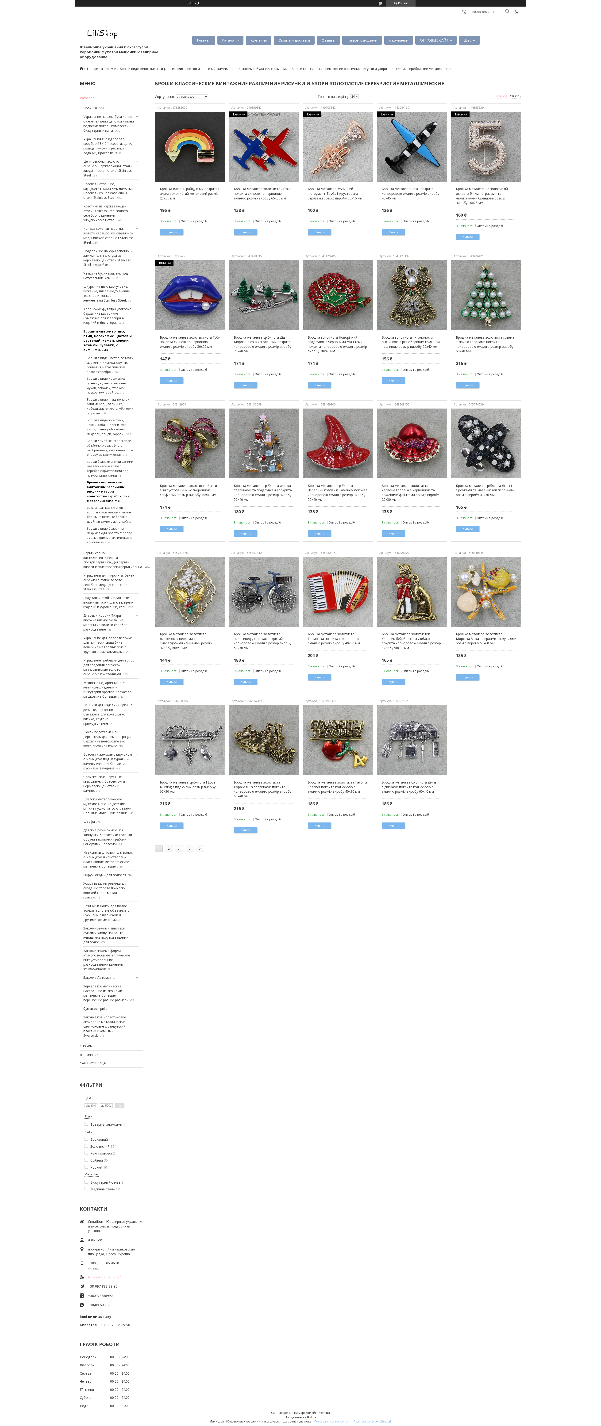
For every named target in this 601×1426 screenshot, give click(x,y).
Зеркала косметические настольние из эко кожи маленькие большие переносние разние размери (105, 993)
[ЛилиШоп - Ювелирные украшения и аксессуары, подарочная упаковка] (101, 33)
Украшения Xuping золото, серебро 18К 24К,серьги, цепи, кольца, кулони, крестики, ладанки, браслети (107, 146)
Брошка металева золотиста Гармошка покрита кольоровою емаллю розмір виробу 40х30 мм (334, 638)
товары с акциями (362, 40)
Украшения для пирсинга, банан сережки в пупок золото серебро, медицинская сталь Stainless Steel (108, 582)
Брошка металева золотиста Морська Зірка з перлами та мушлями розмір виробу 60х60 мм (486, 638)
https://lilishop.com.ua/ (104, 1277)
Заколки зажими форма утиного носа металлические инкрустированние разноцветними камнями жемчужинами (106, 959)
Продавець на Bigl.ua (300, 1417)
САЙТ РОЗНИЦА (93, 1063)
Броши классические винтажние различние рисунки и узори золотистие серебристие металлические (108, 491)
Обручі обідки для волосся (104, 875)
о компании (398, 40)
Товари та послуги (101, 68)
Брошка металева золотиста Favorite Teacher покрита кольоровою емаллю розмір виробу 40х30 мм (338, 787)
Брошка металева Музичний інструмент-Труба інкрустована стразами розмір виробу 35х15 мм (335, 193)
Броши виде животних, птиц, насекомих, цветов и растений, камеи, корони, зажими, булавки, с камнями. (204, 68)
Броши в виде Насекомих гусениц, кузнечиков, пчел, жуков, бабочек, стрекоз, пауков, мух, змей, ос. (107, 385)
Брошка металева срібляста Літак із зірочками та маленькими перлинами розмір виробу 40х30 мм (485, 490)
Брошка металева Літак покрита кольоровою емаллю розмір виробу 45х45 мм (410, 193)
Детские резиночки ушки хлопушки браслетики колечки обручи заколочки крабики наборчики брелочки (107, 837)
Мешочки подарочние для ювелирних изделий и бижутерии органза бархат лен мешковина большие (108, 690)
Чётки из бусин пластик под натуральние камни (105, 275)
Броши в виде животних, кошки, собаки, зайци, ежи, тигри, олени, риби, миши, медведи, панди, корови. (107, 427)
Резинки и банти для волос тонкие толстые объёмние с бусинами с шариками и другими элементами (106, 913)
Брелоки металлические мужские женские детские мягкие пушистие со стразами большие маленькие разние (107, 806)
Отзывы (328, 40)
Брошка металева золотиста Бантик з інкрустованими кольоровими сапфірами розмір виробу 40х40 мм (189, 490)
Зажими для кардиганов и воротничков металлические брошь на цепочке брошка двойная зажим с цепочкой (109, 514)
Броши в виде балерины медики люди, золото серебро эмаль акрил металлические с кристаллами (109, 535)
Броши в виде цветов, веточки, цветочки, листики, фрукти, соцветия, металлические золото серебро (110, 365)
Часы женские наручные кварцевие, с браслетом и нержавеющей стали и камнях (104, 784)
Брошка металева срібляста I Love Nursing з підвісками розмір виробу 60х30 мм (188, 787)
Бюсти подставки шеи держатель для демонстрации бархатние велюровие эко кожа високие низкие (107, 739)
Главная (203, 40)
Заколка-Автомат (97, 977)
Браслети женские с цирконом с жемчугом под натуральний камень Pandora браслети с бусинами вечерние (107, 761)
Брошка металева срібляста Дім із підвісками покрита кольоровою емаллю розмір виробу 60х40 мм (409, 787)
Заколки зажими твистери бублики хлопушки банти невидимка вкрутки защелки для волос (105, 935)
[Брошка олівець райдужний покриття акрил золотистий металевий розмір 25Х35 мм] (190, 146)
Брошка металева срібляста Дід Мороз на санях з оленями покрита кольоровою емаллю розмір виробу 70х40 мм (262, 344)
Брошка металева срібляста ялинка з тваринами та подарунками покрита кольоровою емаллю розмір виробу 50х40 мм (263, 492)
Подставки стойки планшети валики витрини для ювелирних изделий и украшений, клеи (108, 602)
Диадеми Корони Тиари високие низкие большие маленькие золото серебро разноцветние (105, 622)
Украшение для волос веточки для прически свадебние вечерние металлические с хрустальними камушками (107, 645)
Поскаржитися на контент (332, 1421)
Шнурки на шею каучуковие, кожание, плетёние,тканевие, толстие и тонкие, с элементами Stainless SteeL (107, 293)
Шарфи (89, 821)
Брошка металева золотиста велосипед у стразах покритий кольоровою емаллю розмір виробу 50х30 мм (262, 641)
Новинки (90, 108)
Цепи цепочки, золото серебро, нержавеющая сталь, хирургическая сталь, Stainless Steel (108, 168)
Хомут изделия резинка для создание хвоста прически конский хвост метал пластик (105, 890)
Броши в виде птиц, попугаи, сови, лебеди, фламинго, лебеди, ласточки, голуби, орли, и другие (110, 406)
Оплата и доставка (294, 40)
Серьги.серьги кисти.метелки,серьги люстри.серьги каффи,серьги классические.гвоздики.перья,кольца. (113, 560)
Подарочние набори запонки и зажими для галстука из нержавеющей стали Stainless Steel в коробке (107, 258)
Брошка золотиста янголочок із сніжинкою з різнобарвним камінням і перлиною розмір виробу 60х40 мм (411, 342)
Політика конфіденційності (372, 1421)
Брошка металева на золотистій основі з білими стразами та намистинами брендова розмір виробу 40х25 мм (482, 196)
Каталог (228, 40)
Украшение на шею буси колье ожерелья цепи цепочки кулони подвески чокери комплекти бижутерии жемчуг (108, 123)
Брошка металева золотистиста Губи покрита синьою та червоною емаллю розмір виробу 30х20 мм (190, 342)
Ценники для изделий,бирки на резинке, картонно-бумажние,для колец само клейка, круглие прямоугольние (107, 714)
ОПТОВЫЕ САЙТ (434, 40)
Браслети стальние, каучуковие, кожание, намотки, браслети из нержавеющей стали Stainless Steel (108, 191)
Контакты (258, 40)
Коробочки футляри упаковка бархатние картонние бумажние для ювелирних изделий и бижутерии (107, 316)
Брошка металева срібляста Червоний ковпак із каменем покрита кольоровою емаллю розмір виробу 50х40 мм (337, 492)
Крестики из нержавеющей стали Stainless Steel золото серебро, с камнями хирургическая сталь (105, 213)
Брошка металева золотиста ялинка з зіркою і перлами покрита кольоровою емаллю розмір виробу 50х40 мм (485, 344)
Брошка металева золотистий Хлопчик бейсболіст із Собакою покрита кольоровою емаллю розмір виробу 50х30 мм (411, 641)
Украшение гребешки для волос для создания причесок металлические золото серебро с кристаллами (108, 667)
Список (515, 96)
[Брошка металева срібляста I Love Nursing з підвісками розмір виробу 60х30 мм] (190, 740)
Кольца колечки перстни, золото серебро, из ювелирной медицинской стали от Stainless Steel (108, 235)
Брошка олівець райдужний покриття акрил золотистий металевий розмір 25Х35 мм (190, 193)
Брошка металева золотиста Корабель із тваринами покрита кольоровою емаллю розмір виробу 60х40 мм (262, 789)
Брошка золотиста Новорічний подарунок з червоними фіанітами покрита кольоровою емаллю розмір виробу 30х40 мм (337, 344)
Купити (172, 232)
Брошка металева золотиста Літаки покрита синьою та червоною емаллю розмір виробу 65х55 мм (262, 193)
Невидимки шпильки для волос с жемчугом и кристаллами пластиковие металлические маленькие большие (108, 859)
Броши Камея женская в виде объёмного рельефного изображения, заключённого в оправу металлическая (110, 448)
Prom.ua (324, 1413)
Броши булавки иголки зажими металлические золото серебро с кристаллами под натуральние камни (110, 468)
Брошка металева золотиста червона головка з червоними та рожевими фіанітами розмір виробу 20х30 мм (410, 492)
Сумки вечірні (94, 1008)
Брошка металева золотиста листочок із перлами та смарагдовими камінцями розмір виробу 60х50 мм (186, 641)
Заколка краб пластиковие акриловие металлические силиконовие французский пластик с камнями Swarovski (104, 1026)
